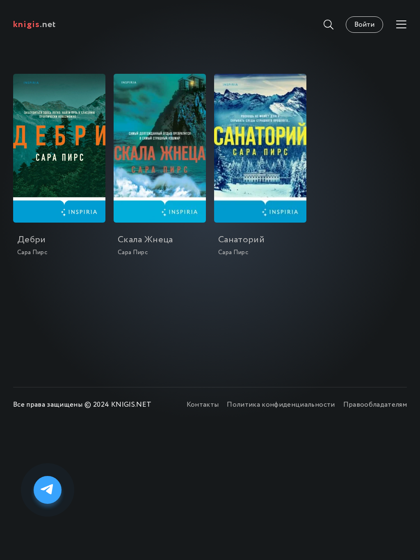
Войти (364, 25)
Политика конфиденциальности (281, 405)
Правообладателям (375, 405)
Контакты (203, 405)
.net (34, 24)
